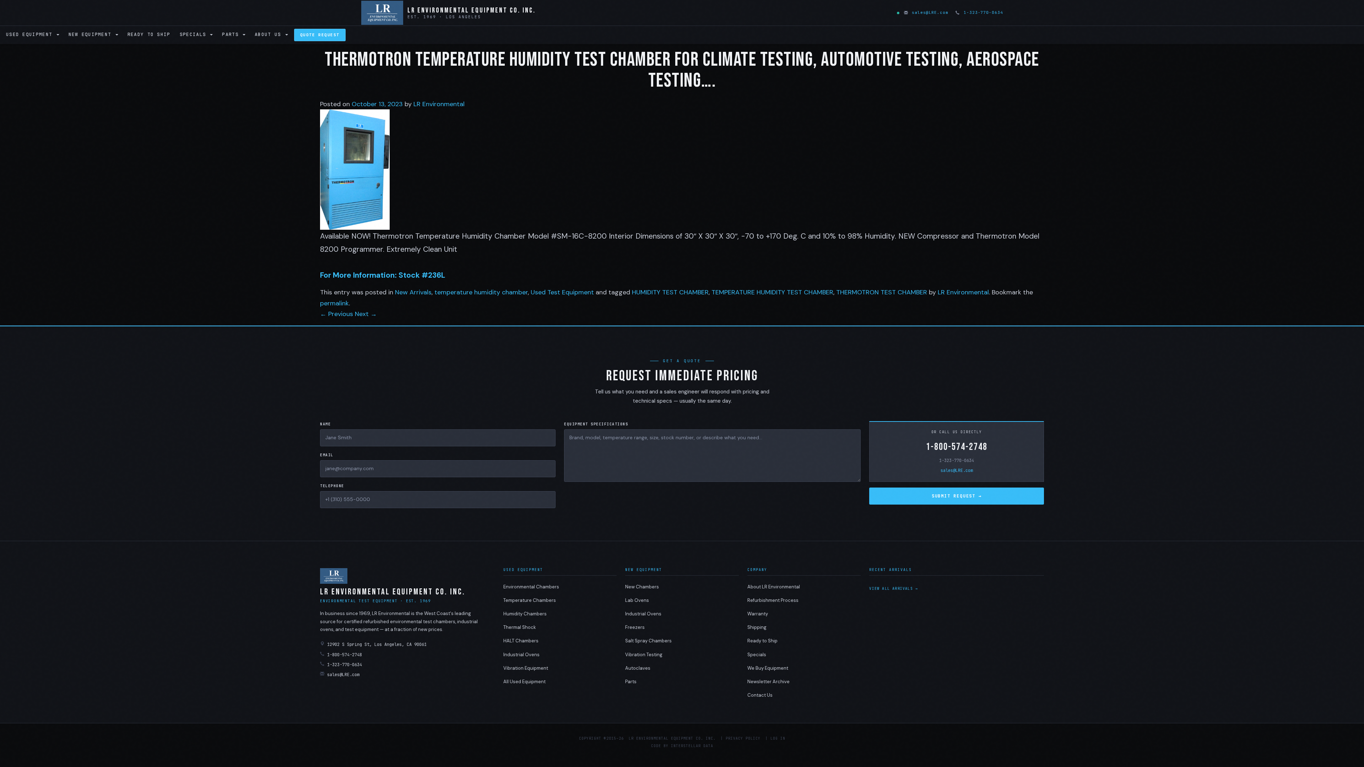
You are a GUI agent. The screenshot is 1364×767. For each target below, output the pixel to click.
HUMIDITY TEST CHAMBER (670, 292)
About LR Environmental (773, 587)
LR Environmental (439, 104)
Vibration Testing (643, 655)
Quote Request (320, 34)
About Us (270, 34)
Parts (232, 34)
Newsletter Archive (768, 682)
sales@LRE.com (928, 12)
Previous (336, 314)
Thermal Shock (519, 627)
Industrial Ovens (521, 655)
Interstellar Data (692, 746)
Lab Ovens (637, 600)
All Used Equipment (524, 682)
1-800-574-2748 (956, 447)
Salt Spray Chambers (648, 641)
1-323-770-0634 (982, 12)
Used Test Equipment (562, 292)
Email (327, 455)
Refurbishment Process (773, 600)
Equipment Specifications (596, 424)
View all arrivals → (893, 588)
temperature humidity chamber (481, 292)
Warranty (757, 614)
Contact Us (760, 695)
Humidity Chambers (525, 614)
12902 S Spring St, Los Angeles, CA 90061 (377, 644)
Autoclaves (637, 668)
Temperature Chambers (529, 600)
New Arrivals (413, 292)
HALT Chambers (520, 641)
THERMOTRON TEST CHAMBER (881, 292)
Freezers (635, 627)
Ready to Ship (149, 34)
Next (366, 314)
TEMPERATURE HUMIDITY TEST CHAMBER (772, 292)
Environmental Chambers (531, 587)
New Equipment (92, 34)
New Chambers (642, 587)
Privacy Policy (743, 738)
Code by (660, 746)
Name (325, 424)
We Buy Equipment (767, 668)
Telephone (332, 486)
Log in (777, 738)
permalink (334, 303)
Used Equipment (31, 34)
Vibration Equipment (525, 668)
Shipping (757, 627)
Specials (195, 34)
